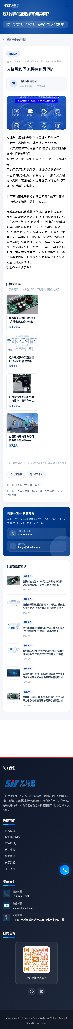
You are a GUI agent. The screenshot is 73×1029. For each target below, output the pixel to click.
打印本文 (38, 474)
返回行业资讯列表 (16, 39)
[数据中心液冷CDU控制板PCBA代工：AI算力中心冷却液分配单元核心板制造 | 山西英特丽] (13, 696)
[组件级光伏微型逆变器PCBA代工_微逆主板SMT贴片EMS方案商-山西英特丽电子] (13, 603)
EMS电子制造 (12, 837)
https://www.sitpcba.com (39, 1018)
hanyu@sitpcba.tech (24, 908)
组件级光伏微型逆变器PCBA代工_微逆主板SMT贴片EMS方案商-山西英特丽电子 (44, 606)
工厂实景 (10, 869)
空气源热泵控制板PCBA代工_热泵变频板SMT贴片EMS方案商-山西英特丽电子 (44, 629)
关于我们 (10, 862)
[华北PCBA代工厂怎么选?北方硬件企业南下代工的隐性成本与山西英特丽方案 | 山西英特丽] (13, 673)
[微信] (31, 991)
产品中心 (10, 849)
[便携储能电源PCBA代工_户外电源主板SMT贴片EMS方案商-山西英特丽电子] (13, 580)
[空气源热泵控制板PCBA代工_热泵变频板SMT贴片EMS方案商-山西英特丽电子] (13, 626)
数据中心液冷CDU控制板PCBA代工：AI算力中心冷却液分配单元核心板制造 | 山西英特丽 (44, 699)
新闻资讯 (18, 24)
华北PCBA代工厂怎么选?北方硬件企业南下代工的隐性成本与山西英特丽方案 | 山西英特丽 (44, 676)
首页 (8, 24)
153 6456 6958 (21, 896)
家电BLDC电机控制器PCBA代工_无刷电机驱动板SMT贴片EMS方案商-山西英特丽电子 (44, 653)
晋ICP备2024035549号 (36, 1023)
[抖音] (41, 991)
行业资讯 (30, 24)
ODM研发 (10, 843)
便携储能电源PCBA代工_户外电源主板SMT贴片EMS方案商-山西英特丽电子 (42, 583)
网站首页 (10, 830)
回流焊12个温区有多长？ (24, 485)
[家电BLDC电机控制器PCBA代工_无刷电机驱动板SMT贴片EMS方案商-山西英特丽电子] (13, 649)
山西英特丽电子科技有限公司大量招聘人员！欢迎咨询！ (35, 493)
